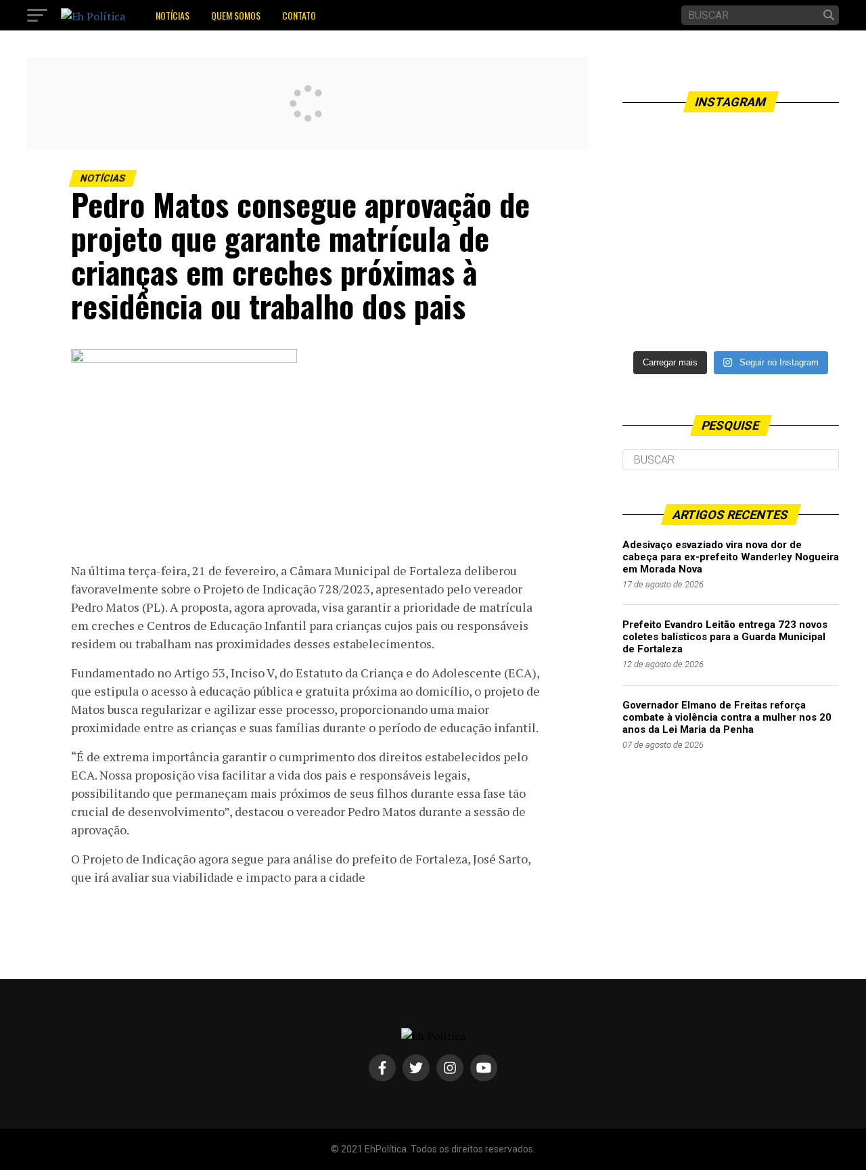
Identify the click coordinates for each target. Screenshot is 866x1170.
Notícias (172, 15)
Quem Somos (235, 15)
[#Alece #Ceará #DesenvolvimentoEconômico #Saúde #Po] (730, 234)
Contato (299, 15)
